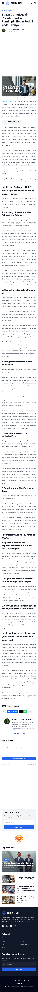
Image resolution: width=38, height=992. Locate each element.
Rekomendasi (24, 944)
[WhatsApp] (25, 711)
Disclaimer (19, 983)
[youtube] (11, 926)
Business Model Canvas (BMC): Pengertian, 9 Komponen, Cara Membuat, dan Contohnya (26, 888)
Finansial (23, 941)
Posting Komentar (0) (19, 758)
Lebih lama (31, 764)
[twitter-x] (21, 734)
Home (7, 981)
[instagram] (18, 734)
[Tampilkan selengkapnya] (30, 711)
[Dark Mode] (31, 3)
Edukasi (4, 941)
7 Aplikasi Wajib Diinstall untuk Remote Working (25, 878)
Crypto (22, 938)
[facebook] (15, 734)
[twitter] (7, 926)
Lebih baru (6, 764)
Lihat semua (30, 741)
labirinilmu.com (15, 987)
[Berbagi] (34, 30)
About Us (13, 981)
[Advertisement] (19, 53)
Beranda (4, 10)
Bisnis (10, 10)
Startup (4, 948)
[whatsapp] (12, 734)
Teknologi (23, 948)
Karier (3, 944)
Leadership (16, 706)
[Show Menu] (3, 3)
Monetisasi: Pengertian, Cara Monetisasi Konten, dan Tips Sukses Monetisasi (25, 899)
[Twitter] (21, 711)
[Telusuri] (35, 3)
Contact (30, 981)
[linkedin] (24, 734)
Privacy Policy (22, 981)
